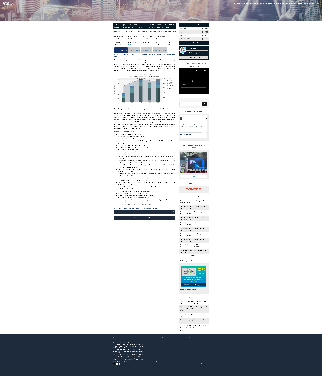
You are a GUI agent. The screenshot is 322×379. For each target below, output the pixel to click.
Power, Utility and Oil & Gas (194, 349)
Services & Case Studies (257, 3)
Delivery (148, 353)
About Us (239, 3)
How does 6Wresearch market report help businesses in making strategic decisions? (142, 212)
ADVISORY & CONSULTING (169, 343)
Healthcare (190, 357)
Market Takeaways (302, 3)
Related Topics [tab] (146, 50)
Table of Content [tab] (134, 50)
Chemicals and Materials (194, 345)
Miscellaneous (191, 369)
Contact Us (312, 3)
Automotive (190, 359)
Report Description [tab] (121, 50)
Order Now (194, 42)
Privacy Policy (150, 349)
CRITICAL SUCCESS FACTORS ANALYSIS (173, 361)
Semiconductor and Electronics (195, 347)
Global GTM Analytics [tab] (160, 50)
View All (194, 176)
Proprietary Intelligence (282, 3)
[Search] (204, 104)
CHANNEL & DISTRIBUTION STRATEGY (172, 351)
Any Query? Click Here (194, 57)
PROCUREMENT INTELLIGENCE (170, 353)
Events (293, 3)
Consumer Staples (192, 361)
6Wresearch (120, 378)
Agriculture (190, 371)
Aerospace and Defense (193, 343)
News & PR (268, 3)
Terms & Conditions (151, 351)
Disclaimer (149, 357)
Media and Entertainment (194, 367)
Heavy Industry (191, 351)
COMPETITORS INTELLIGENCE (170, 349)
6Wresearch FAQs (151, 355)
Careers (148, 347)
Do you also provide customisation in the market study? (133, 218)
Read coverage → (190, 134)
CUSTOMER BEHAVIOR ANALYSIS (171, 355)
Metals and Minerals (192, 365)
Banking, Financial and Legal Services (197, 363)
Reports (245, 3)
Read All (183, 330)
